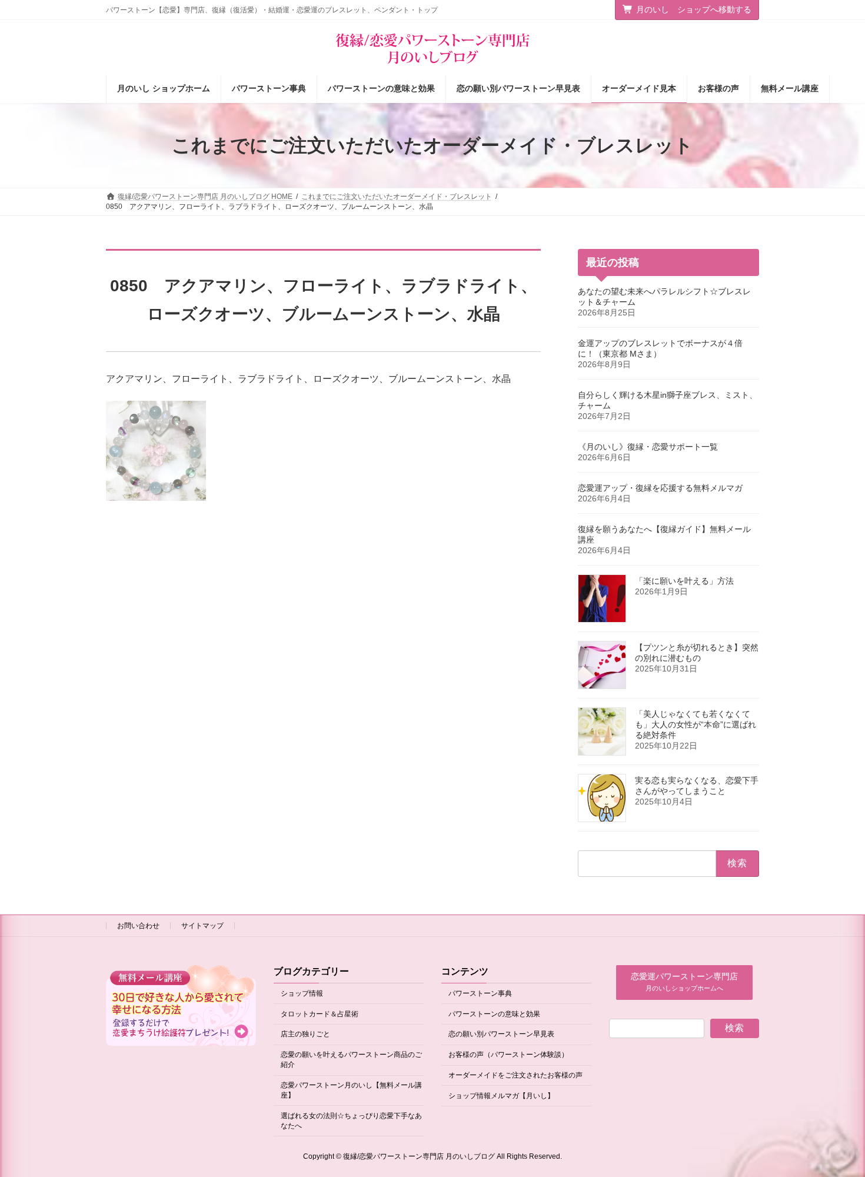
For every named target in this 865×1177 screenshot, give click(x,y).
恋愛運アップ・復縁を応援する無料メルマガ (660, 488)
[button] (684, 982)
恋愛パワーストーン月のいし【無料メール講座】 (351, 1090)
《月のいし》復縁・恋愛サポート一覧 (648, 446)
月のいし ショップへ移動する (693, 9)
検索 (734, 1028)
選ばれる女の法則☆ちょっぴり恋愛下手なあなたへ (351, 1121)
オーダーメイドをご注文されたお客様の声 (515, 1075)
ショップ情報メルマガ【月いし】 (501, 1096)
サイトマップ (202, 926)
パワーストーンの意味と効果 (494, 1014)
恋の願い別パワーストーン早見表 (501, 1034)
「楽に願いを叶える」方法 (684, 581)
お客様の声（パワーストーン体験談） (508, 1055)
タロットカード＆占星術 (319, 1014)
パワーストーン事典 (480, 993)
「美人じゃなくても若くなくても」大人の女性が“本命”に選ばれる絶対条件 (695, 724)
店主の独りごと (305, 1034)
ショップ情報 (302, 993)
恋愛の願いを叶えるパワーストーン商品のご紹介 (351, 1060)
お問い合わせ (138, 926)
